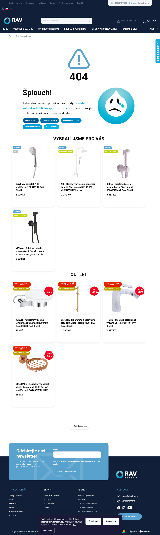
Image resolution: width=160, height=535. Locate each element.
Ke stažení (42, 3)
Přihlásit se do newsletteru (66, 472)
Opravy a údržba (50, 499)
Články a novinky (15, 3)
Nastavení (47, 530)
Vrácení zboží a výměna (87, 503)
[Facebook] (119, 507)
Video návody (49, 503)
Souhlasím (111, 521)
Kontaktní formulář (32, 127)
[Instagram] (124, 507)
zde (74, 524)
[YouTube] (129, 507)
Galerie (52, 3)
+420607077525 (128, 501)
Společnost (30, 3)
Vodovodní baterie (49, 120)
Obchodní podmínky (86, 495)
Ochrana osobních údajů (87, 511)
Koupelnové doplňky (71, 120)
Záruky (46, 507)
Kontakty (80, 3)
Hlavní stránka (30, 120)
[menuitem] (6, 29)
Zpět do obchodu (80, 426)
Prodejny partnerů (66, 3)
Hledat (88, 21)
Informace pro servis (52, 495)
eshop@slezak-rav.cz (130, 496)
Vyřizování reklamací (86, 507)
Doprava (81, 499)
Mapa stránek (51, 127)
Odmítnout (93, 521)
